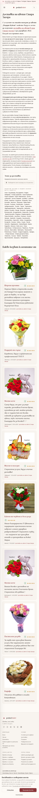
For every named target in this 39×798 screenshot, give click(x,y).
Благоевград (21, 773)
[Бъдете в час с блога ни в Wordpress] (17, 727)
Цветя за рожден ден (27, 755)
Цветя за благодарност (28, 764)
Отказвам (10, 790)
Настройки (19, 794)
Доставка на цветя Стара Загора (24, 543)
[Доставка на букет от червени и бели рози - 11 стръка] (19, 498)
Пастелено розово (12, 636)
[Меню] (4, 7)
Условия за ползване (27, 735)
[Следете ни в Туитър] (14, 727)
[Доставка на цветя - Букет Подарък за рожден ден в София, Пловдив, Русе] (19, 332)
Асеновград (6, 773)
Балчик (11, 773)
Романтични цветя (27, 762)
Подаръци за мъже (26, 759)
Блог (4, 735)
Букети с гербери (8, 757)
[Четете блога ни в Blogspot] (21, 727)
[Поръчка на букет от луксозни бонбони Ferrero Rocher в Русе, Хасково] (19, 673)
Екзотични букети (8, 764)
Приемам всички (28, 790)
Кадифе (7, 691)
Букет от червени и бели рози (17, 516)
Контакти (6, 739)
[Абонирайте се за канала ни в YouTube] (7, 727)
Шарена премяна (11, 285)
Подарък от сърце (12, 350)
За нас (4, 737)
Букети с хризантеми (9, 759)
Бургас (27, 773)
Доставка (24, 737)
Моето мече (9, 401)
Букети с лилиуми (8, 762)
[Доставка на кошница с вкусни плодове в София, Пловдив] (19, 447)
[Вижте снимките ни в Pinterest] (10, 727)
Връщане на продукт (27, 744)
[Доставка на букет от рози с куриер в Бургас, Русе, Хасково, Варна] (19, 618)
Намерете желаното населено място (16, 179)
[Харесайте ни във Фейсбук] (4, 727)
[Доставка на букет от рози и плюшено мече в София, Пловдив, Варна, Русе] (19, 383)
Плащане (23, 739)
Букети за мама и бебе (28, 757)
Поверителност (26, 742)
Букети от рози (7, 755)
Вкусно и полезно (11, 466)
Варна (31, 773)
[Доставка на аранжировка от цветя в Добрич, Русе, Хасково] (19, 267)
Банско (16, 773)
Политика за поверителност (21, 786)
